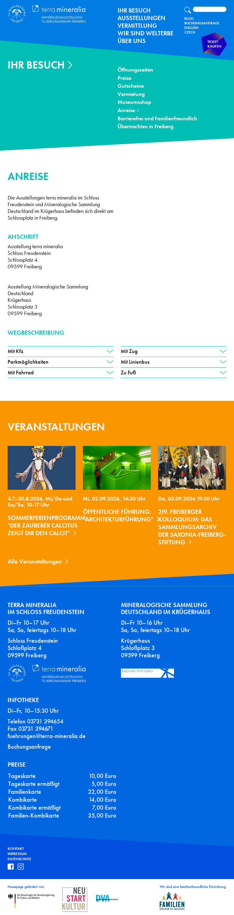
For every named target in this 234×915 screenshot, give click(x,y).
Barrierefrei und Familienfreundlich (157, 118)
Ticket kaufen (214, 44)
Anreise (126, 110)
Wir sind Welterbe (145, 33)
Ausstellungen (141, 18)
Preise (124, 78)
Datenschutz (19, 859)
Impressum (17, 854)
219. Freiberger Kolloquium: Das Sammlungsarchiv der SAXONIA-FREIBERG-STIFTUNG (192, 527)
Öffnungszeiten (135, 70)
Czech (189, 32)
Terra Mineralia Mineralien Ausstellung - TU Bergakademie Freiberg (51, 14)
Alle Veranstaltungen (35, 561)
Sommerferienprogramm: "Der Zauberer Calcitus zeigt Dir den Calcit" (47, 525)
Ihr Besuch (134, 10)
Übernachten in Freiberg (145, 126)
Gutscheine (131, 86)
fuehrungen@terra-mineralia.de (47, 736)
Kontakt (16, 848)
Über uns (132, 40)
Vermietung (131, 94)
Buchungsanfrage (201, 23)
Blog (189, 18)
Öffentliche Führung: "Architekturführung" (118, 515)
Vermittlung (137, 25)
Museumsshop (134, 102)
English (191, 28)
